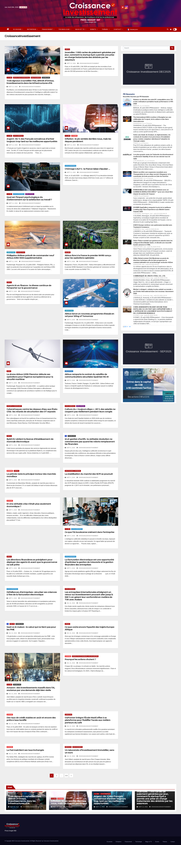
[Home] (8, 29)
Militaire (67, 252)
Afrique (67, 623)
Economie (17, 29)
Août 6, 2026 (12, 415)
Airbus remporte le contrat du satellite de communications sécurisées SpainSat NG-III (87, 375)
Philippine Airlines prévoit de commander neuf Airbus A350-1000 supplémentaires (30, 256)
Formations (68, 714)
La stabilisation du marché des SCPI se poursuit (89, 474)
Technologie (64, 29)
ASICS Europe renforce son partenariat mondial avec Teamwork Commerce (152, 226)
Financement (47, 29)
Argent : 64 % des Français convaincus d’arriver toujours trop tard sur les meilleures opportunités (32, 140)
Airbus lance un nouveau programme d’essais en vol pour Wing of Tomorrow (89, 314)
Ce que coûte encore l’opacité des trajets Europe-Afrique (90, 628)
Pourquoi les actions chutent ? (80, 659)
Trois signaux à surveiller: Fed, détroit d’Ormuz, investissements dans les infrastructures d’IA (30, 81)
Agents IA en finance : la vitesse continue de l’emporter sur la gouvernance (29, 286)
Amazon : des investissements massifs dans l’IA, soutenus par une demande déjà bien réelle (31, 688)
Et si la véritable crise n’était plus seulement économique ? (29, 505)
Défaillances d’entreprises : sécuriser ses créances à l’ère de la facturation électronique (32, 593)
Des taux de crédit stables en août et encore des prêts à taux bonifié (31, 718)
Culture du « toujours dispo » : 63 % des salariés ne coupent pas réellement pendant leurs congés (90, 410)
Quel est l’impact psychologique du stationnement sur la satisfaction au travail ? (29, 198)
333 (66, 776)
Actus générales (18, 135)
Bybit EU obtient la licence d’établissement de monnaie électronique (30, 440)
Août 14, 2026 (13, 86)
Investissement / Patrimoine (72, 470)
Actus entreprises (19, 194)
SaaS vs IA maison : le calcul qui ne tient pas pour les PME (31, 628)
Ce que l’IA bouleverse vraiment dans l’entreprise (89, 532)
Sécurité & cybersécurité (14, 406)
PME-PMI (12, 623)
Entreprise (32, 29)
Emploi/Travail (30, 194)
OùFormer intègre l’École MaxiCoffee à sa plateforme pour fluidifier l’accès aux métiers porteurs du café (87, 720)
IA (65, 435)
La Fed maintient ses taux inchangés (25, 750)
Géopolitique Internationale (21, 77)
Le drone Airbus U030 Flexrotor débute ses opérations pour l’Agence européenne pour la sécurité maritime (30, 377)
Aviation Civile (21, 252)
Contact (118, 29)
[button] (167, 29)
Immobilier (68, 746)
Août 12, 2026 (71, 63)
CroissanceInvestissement (31, 86)
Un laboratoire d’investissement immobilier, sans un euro (89, 751)
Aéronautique (11, 252)
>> (130, 326)
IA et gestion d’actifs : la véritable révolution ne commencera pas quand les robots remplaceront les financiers (90, 441)
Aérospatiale (69, 371)
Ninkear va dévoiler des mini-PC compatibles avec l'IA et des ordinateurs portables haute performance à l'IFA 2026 (153, 101)
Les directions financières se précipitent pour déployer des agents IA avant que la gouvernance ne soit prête (32, 562)
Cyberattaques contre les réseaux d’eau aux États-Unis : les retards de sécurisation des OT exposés (32, 410)
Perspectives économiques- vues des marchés (85, 656)
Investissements (35, 77)
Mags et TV (80, 29)
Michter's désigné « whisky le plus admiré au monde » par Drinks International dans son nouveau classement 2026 (153, 291)
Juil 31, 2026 (71, 603)
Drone (9, 371)
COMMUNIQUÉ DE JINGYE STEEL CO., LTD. (149, 276)
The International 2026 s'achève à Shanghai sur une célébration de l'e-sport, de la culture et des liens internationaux (152, 119)
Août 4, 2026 (71, 477)
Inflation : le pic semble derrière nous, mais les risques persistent (88, 140)
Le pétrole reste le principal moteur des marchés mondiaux (31, 475)
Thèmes (105, 29)
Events (93, 29)
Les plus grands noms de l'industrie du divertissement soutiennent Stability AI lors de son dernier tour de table (153, 156)
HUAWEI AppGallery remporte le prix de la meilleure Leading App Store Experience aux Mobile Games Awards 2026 (152, 209)
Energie (16, 470)
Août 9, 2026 (71, 261)
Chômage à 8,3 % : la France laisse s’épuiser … (87, 169)
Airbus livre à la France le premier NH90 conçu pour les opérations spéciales (88, 256)
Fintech (67, 49)
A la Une (9, 77)
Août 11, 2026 (71, 172)
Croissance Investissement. (51, 841)
